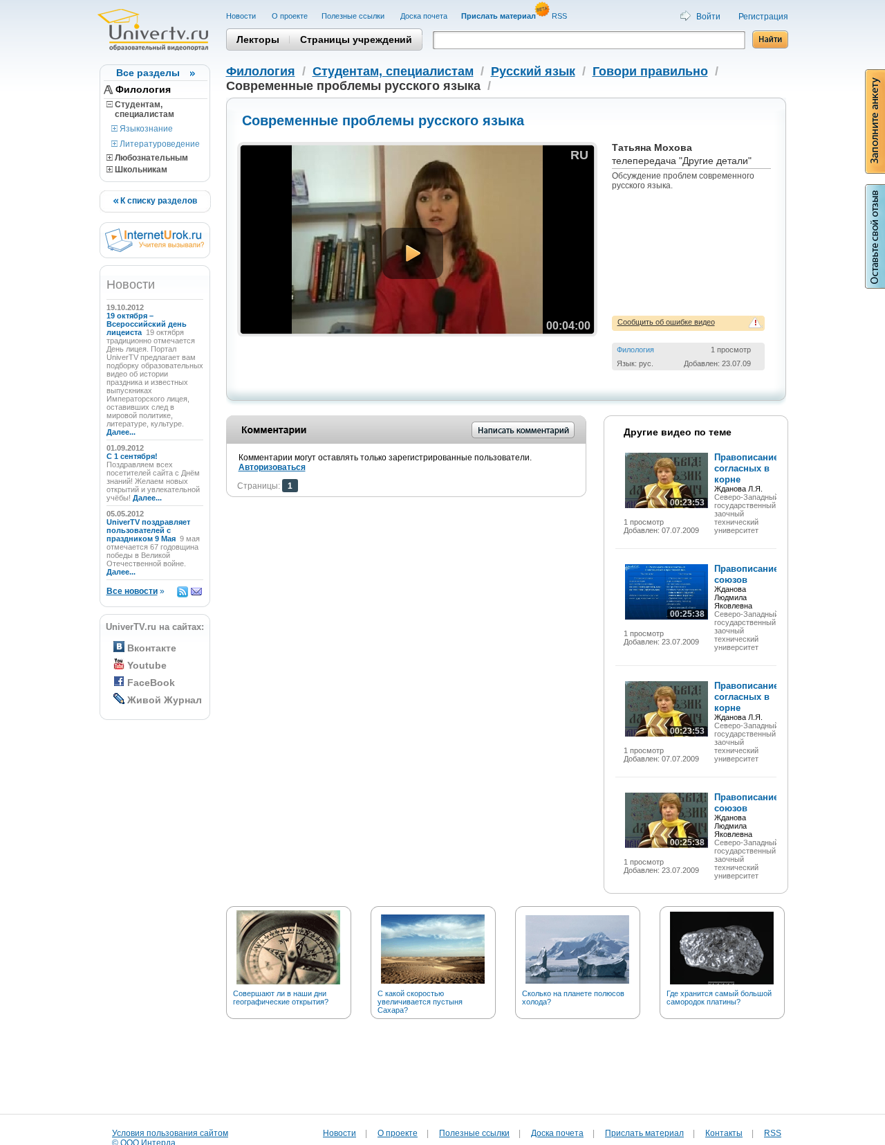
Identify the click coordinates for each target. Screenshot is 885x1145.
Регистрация (763, 16)
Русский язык (533, 71)
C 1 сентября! (133, 456)
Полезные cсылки (354, 16)
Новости (242, 16)
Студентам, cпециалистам (140, 109)
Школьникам (140, 169)
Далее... (121, 432)
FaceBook (151, 682)
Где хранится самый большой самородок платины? (719, 997)
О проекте (290, 16)
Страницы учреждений (356, 39)
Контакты (724, 1133)
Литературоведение (159, 144)
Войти (708, 16)
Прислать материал (644, 1133)
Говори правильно (650, 71)
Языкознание (145, 129)
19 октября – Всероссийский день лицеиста (146, 324)
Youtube (147, 665)
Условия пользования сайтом (170, 1133)
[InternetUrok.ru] (154, 249)
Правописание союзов (746, 574)
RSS (560, 16)
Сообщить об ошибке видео (666, 322)
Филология (143, 89)
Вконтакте (151, 647)
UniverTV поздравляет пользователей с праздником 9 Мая (148, 530)
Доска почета (423, 16)
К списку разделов (157, 201)
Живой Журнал (164, 699)
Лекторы (257, 39)
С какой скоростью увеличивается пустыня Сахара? (420, 1001)
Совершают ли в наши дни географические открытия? (280, 997)
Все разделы (148, 72)
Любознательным (150, 158)
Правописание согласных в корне (746, 468)
